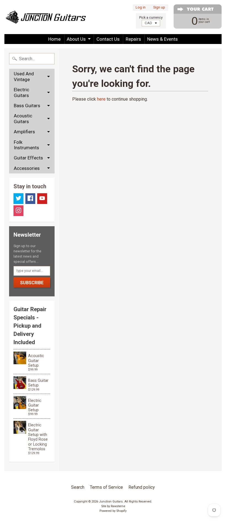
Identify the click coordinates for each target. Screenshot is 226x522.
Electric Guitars (21, 92)
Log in (141, 7)
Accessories (27, 168)
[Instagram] (18, 210)
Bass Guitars (27, 105)
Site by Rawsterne (113, 506)
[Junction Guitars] (45, 17)
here (101, 99)
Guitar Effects (28, 158)
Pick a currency (151, 17)
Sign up (159, 7)
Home (54, 39)
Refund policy (141, 487)
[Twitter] (18, 198)
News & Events (162, 39)
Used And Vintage (24, 76)
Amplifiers (24, 131)
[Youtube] (42, 198)
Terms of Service (106, 487)
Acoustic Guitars (23, 118)
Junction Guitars (111, 501)
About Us (76, 39)
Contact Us (108, 39)
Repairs (133, 39)
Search (77, 487)
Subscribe (32, 282)
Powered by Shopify (113, 511)
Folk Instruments (26, 144)
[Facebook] (30, 198)
